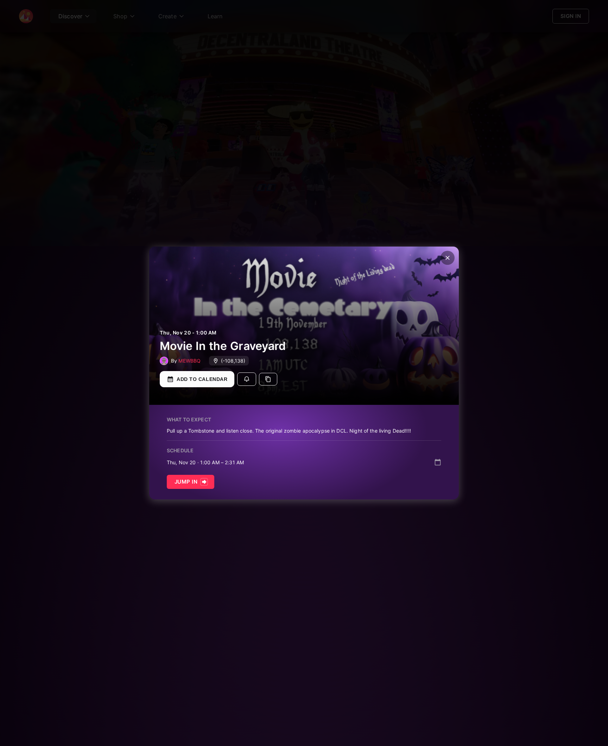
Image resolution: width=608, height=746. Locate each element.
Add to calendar (202, 379)
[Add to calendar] (437, 462)
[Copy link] (268, 379)
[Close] (448, 258)
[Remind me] (246, 379)
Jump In (186, 481)
